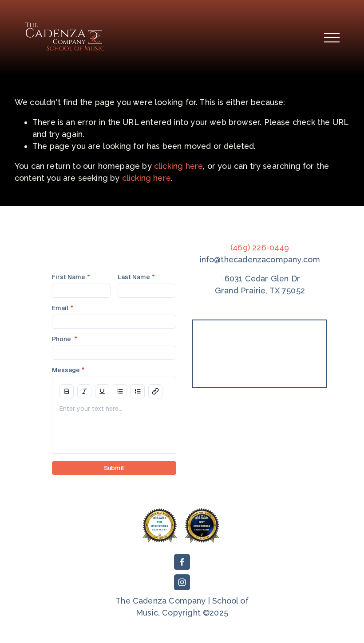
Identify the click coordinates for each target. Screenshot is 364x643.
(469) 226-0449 (259, 247)
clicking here (178, 166)
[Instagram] (182, 582)
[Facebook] (182, 562)
